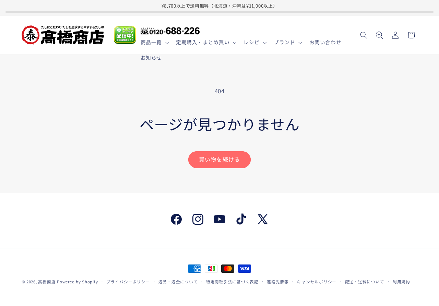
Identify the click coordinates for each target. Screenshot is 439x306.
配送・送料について (364, 281)
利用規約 (401, 281)
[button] (153, 42)
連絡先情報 (278, 281)
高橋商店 (47, 281)
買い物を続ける (219, 159)
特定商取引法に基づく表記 (232, 281)
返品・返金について (178, 281)
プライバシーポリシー (128, 281)
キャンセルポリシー (316, 281)
